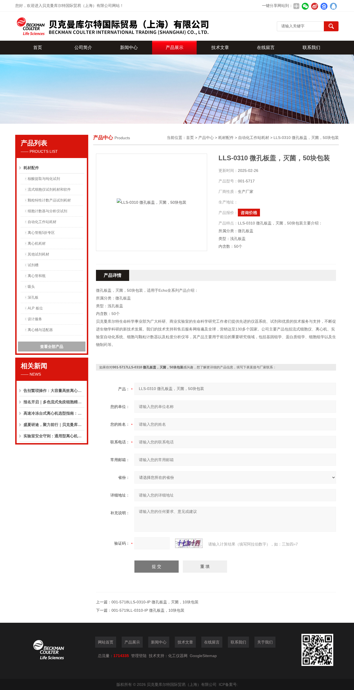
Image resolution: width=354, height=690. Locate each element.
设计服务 (35, 319)
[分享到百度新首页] (324, 6)
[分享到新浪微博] (314, 6)
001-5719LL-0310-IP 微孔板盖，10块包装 (147, 610)
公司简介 (83, 47)
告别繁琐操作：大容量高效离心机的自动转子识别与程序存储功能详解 (54, 390)
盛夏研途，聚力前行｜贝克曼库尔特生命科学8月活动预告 (54, 424)
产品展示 (174, 47)
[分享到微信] (305, 6)
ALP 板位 (35, 308)
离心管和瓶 (37, 276)
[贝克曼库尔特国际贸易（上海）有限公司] (112, 26)
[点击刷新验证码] (189, 543)
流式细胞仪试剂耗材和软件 (49, 189)
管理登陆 (139, 655)
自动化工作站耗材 (42, 222)
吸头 (31, 287)
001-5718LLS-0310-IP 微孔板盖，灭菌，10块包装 (155, 602)
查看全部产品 (51, 346)
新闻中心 (129, 47)
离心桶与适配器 (40, 330)
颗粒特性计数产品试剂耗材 (49, 200)
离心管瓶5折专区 (41, 233)
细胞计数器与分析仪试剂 (47, 211)
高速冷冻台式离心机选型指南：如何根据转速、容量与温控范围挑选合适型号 (54, 413)
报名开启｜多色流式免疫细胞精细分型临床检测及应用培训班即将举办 (54, 402)
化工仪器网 (178, 655)
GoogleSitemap (203, 655)
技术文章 (220, 47)
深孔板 (33, 297)
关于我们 (265, 642)
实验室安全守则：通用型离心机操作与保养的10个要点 (54, 436)
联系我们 (311, 47)
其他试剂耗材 (38, 254)
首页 (37, 47)
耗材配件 (31, 168)
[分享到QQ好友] (333, 6)
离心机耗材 (37, 243)
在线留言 (266, 47)
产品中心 (206, 137)
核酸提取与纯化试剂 (44, 179)
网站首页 (105, 642)
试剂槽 (33, 265)
